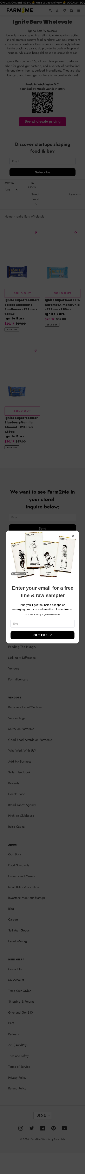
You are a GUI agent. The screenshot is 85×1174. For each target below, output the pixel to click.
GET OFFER (42, 635)
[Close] (73, 536)
